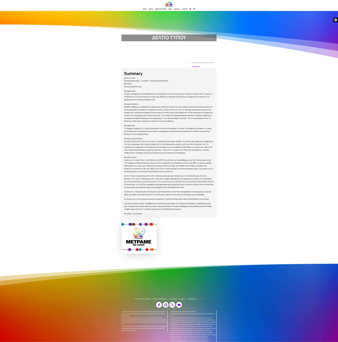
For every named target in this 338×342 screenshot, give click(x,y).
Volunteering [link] (192, 299)
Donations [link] (182, 299)
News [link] (170, 9)
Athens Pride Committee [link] (143, 299)
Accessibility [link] (173, 299)
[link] (335, 20)
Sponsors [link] (177, 9)
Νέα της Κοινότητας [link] (207, 63)
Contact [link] (184, 9)
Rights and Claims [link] (160, 9)
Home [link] (145, 9)
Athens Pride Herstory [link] (160, 299)
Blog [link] (193, 63)
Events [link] (151, 9)
